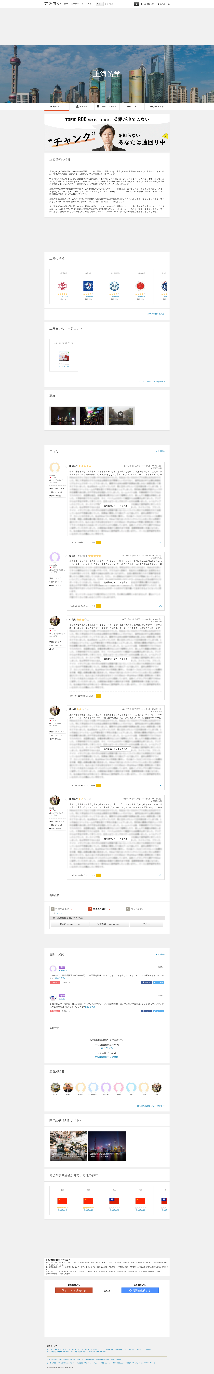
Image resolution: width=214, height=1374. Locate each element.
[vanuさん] (131, 1087)
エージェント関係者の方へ (86, 1359)
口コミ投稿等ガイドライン (66, 1363)
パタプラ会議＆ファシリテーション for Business (88, 1352)
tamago (52, 475)
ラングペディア (74, 1349)
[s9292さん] (55, 1087)
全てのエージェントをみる (151, 381)
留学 (107, 74)
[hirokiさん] (156, 1087)
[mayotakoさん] (106, 1087)
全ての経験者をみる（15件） (150, 1106)
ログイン (162, 4)
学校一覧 (83, 106)
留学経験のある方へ (103, 1359)
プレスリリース (137, 1363)
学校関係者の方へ (69, 1359)
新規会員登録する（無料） (107, 1057)
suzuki (62, 999)
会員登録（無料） (149, 4)
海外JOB (118, 1349)
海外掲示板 (110, 1349)
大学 (66, 4)
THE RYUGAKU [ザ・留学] (57, 1349)
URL (160, 542)
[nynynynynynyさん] (93, 1087)
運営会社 (120, 1363)
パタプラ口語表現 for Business (58, 1352)
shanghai (63, 970)
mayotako (53, 565)
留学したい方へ (116, 1359)
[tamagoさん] (80, 1087)
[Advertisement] (107, 26)
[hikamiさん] (68, 1087)
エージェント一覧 (108, 106)
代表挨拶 (128, 1363)
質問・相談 (158, 106)
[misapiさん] (143, 1087)
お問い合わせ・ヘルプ (108, 1363)
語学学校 (75, 4)
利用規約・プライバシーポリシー (88, 1363)
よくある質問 (51, 1363)
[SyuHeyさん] (118, 1087)
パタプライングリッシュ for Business (137, 1349)
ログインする (107, 1048)
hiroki (51, 629)
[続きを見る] (59, 978)
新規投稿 (161, 451)
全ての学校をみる (155, 314)
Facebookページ (150, 1363)
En (169, 4)
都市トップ (58, 106)
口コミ (133, 106)
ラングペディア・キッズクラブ (92, 1349)
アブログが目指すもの (54, 1359)
